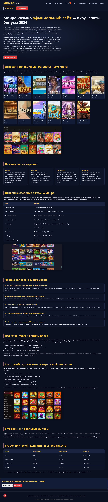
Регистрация (22, 8)
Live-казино (49, 3)
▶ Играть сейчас (10, 57)
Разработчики (58, 3)
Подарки (101, 3)
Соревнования (83, 3)
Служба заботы (93, 3)
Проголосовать (18, 485)
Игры (74, 3)
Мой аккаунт (9, 8)
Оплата (68, 3)
